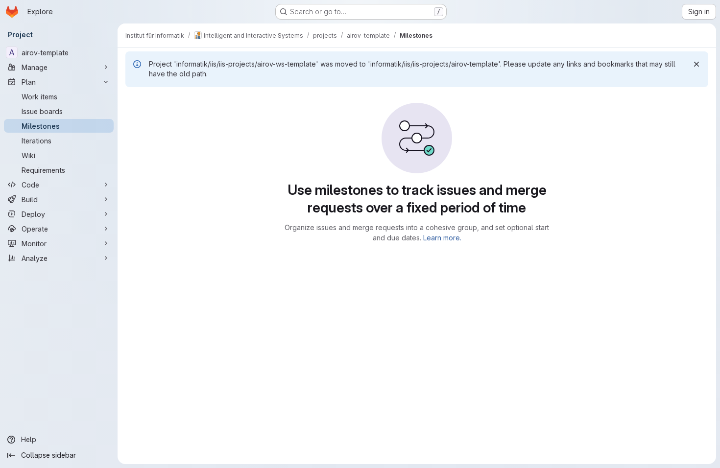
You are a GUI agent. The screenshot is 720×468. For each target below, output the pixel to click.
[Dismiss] (696, 64)
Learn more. (442, 238)
